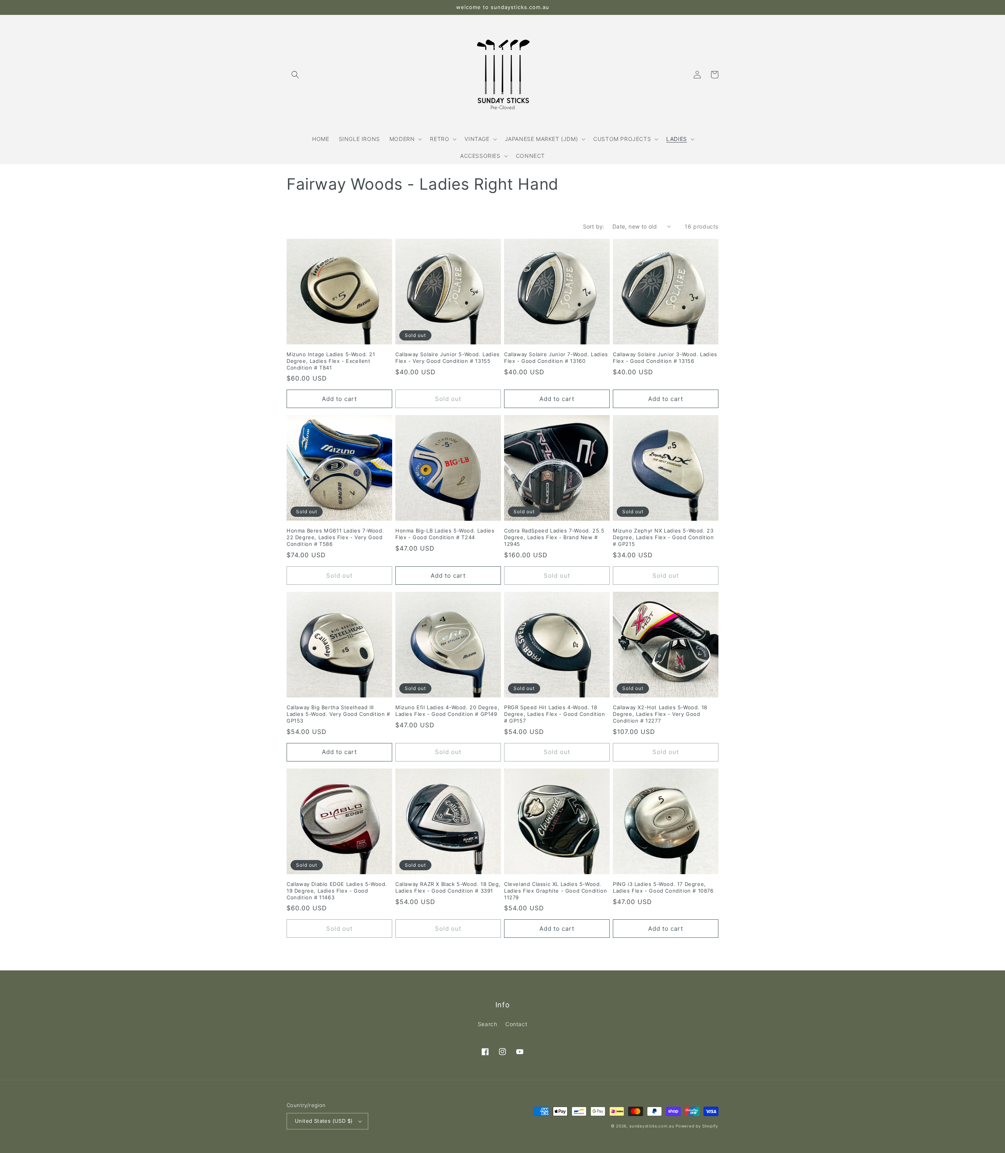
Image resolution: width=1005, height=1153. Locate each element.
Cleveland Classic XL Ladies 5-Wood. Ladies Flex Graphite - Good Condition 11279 (555, 890)
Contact (516, 1024)
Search (487, 1024)
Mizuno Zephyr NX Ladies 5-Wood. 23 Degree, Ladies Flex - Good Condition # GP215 (663, 537)
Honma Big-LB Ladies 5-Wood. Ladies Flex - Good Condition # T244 (444, 533)
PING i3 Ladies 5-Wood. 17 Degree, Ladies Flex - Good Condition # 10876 (663, 887)
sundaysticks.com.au (651, 1126)
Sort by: (594, 226)
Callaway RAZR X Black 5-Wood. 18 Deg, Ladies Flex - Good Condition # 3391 (448, 887)
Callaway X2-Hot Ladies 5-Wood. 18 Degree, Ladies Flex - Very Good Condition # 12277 (660, 714)
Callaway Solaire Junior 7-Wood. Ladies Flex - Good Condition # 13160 (556, 357)
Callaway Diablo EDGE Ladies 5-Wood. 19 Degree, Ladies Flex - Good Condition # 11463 (337, 890)
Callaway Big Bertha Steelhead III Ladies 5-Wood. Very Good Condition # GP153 (338, 714)
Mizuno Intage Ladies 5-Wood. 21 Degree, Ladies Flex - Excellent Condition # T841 (331, 361)
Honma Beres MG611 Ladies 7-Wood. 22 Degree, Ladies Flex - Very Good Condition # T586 (335, 537)
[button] (295, 74)
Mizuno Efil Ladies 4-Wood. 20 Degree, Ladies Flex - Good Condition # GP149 (447, 710)
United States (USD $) (324, 1121)
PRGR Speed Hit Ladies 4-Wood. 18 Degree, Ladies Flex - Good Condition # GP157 (554, 714)
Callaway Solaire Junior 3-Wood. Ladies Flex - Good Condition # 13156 (665, 357)
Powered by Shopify (697, 1126)
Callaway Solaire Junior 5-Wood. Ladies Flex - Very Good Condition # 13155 (447, 357)
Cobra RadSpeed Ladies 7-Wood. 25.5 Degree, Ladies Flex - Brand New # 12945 (554, 537)
